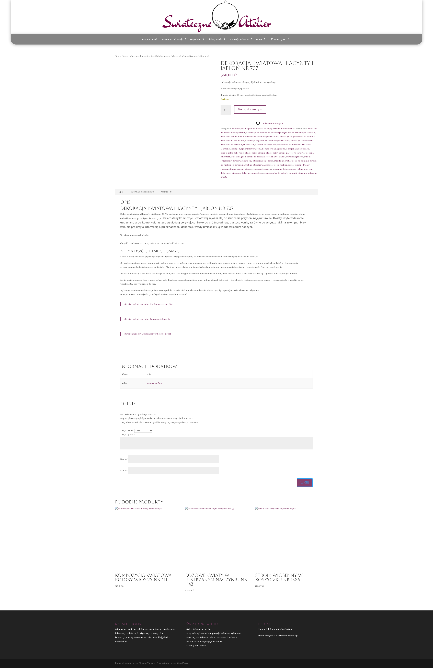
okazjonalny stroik (275, 153)
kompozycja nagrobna (273, 148)
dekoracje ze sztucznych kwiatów (237, 144)
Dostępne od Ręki (149, 39)
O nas (259, 39)
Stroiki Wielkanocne (160, 56)
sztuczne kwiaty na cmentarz (235, 169)
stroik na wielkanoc (275, 156)
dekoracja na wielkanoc (258, 132)
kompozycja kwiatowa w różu (246, 148)
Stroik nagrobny (294, 156)
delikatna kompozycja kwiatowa (271, 144)
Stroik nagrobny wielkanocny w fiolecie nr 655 (148, 333)
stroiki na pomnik (299, 160)
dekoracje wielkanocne (302, 140)
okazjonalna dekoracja (297, 148)
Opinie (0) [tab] (166, 191)
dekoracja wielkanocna (232, 136)
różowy (150, 383)
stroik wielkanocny (242, 160)
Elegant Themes (147, 663)
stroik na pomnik (256, 156)
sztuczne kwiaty (301, 165)
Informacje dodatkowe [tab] (142, 191)
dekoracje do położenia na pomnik (297, 136)
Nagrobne (195, 39)
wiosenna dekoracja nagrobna (287, 169)
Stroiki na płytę (264, 128)
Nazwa (124, 459)
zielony (158, 383)
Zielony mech (215, 39)
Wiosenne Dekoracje (172, 39)
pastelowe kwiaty (294, 153)
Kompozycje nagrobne (243, 128)
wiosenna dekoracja (261, 169)
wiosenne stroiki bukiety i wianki (280, 173)
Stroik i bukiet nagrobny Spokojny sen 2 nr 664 (148, 304)
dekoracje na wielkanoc (232, 140)
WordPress (182, 663)
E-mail (124, 470)
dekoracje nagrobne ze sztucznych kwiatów (267, 140)
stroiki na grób (281, 160)
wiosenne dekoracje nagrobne (247, 173)
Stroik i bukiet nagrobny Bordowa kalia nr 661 (148, 319)
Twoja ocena (127, 430)
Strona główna (121, 56)
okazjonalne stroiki (255, 153)
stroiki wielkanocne (282, 165)
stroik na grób (238, 156)
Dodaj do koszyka (250, 109)
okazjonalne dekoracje (232, 153)
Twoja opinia (127, 434)
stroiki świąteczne (262, 165)
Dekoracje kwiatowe (239, 39)
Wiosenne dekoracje (139, 56)
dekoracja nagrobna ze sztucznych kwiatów (293, 132)
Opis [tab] (121, 191)
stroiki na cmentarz (263, 160)
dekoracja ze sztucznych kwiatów (261, 136)
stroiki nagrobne (243, 165)
